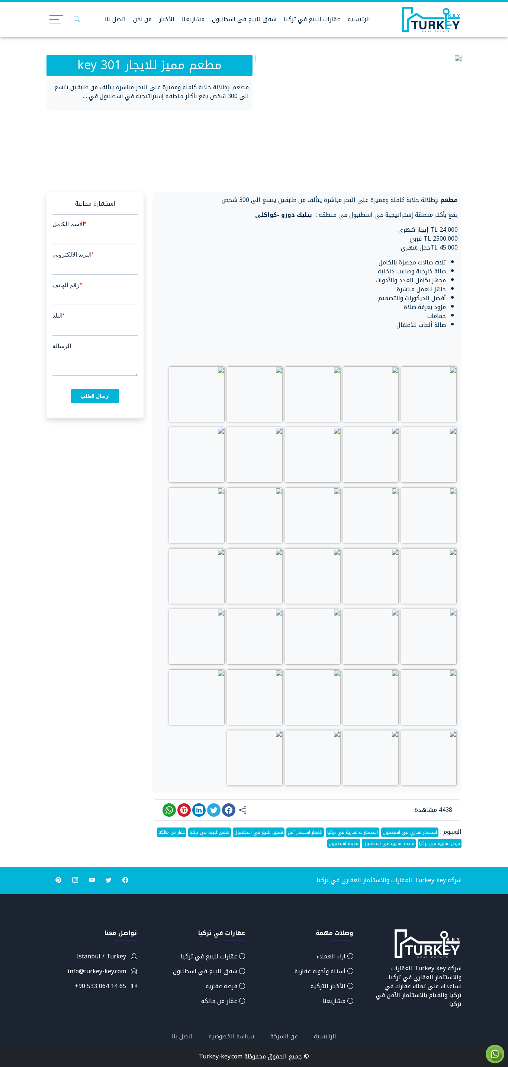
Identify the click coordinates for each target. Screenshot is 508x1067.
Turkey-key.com (220, 1056)
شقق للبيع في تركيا (209, 832)
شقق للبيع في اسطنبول (244, 19)
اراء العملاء (331, 956)
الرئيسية (359, 19)
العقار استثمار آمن (305, 832)
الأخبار (166, 19)
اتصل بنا (115, 19)
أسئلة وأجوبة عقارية (321, 971)
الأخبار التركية (329, 986)
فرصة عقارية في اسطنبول (388, 843)
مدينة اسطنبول (344, 843)
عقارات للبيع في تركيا (312, 19)
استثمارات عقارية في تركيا (352, 832)
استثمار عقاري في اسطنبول (410, 832)
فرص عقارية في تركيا (439, 843)
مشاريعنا (193, 19)
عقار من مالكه (171, 832)
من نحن (142, 19)
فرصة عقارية (222, 986)
